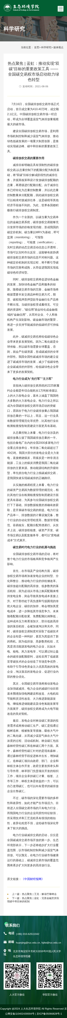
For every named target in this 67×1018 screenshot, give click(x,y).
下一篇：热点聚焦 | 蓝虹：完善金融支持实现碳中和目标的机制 (33, 900)
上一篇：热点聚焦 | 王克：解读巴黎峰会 (34, 894)
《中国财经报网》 (32, 879)
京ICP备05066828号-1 (49, 1013)
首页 (36, 47)
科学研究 (46, 47)
